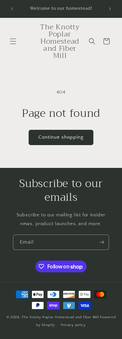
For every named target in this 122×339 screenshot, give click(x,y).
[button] (13, 41)
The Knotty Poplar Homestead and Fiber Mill (60, 317)
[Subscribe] (101, 242)
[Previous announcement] (12, 9)
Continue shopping (61, 137)
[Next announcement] (110, 9)
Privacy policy (73, 325)
